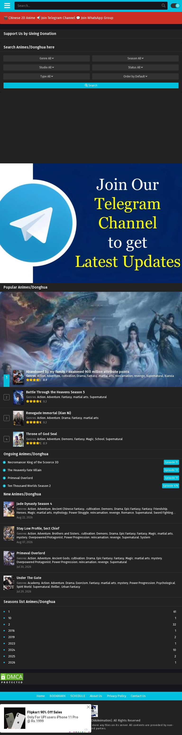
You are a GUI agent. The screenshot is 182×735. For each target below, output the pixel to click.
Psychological (165, 583)
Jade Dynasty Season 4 (34, 504)
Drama (81, 376)
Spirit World (24, 586)
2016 (11, 630)
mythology (60, 512)
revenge (139, 376)
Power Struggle (79, 512)
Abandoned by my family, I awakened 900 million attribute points (77, 372)
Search (92, 85)
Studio (45, 67)
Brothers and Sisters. (66, 533)
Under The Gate (29, 578)
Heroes (21, 512)
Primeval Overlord (31, 553)
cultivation (68, 376)
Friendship (160, 509)
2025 (11, 656)
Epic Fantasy (132, 509)
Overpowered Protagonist (46, 537)
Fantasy (92, 376)
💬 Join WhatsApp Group (94, 18)
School (99, 439)
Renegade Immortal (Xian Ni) (48, 413)
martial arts (106, 376)
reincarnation (124, 376)
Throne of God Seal (41, 434)
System (145, 537)
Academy (34, 583)
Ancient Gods (61, 558)
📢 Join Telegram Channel (56, 18)
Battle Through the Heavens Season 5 (55, 392)
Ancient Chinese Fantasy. (68, 509)
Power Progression (77, 537)
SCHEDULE (77, 696)
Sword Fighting (163, 512)
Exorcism (82, 583)
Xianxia (169, 376)
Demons (67, 439)
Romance (127, 512)
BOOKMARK (58, 696)
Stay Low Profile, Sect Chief (38, 528)
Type (45, 76)
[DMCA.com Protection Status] (12, 684)
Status (134, 67)
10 (9, 618)
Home (40, 696)
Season (134, 58)
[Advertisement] (91, 126)
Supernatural (154, 376)
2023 (11, 643)
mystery (22, 537)
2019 (11, 637)
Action (41, 376)
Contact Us (138, 696)
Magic (90, 439)
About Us (96, 696)
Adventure (53, 376)
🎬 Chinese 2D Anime (20, 18)
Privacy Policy (116, 696)
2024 (11, 650)
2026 (11, 662)
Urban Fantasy (70, 586)
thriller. (55, 586)
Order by (134, 76)
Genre (45, 58)
